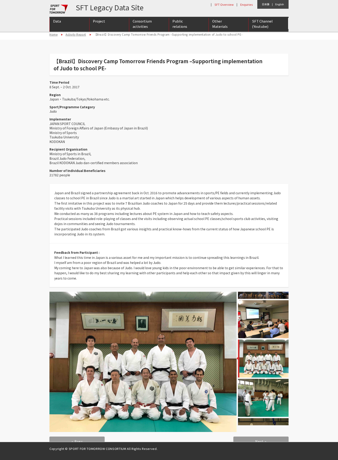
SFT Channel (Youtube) (262, 24)
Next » (260, 441)
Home (53, 34)
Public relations (179, 24)
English (279, 4)
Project (99, 21)
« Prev (77, 441)
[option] (143, 362)
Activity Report (76, 34)
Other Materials (220, 24)
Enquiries (246, 4)
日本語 (265, 4)
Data (57, 21)
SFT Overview (224, 4)
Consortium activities (142, 24)
